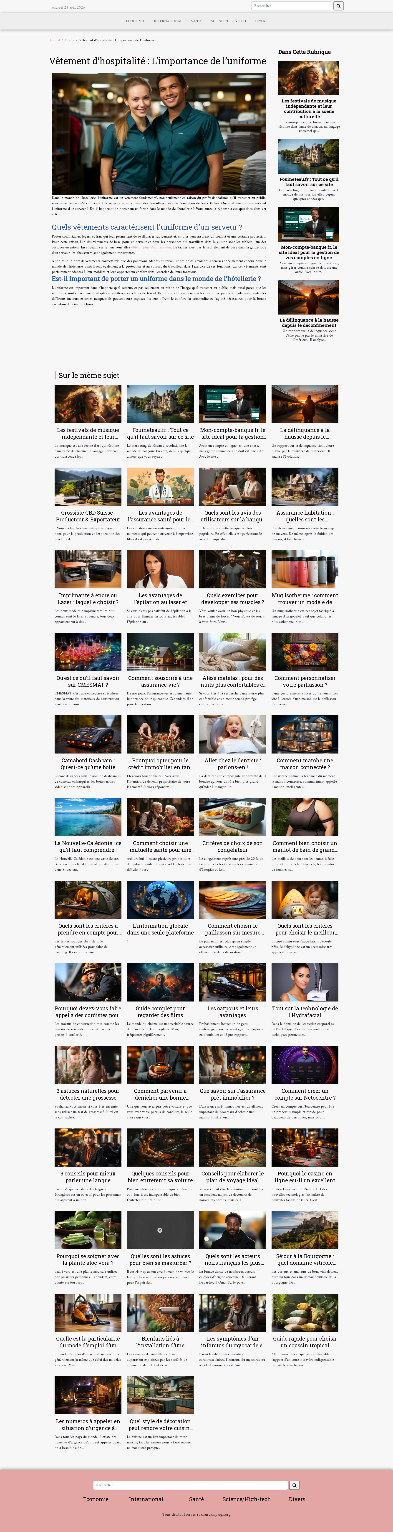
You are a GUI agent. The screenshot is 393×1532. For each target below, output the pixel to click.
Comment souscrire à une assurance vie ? (160, 681)
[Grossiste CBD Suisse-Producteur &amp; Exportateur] (88, 486)
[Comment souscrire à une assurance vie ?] (160, 652)
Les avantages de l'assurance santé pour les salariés (160, 519)
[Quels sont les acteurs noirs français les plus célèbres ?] (232, 1230)
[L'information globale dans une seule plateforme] (160, 899)
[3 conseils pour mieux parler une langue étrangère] (88, 1147)
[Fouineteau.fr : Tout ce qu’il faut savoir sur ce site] (308, 156)
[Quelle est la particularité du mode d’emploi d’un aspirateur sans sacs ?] (88, 1312)
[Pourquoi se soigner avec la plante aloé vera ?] (88, 1230)
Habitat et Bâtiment (196, 1520)
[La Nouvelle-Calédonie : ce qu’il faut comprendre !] (88, 817)
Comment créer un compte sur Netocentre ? (305, 1094)
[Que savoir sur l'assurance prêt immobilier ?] (232, 1065)
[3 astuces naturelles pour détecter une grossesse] (88, 1065)
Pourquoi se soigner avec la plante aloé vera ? (88, 1259)
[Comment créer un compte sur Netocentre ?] (305, 1065)
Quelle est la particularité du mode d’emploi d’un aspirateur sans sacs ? (88, 1345)
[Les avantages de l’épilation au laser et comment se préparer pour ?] (160, 569)
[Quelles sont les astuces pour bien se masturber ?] (160, 1230)
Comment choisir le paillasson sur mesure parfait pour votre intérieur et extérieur (232, 935)
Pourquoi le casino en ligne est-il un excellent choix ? (305, 1180)
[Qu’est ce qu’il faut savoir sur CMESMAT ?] (88, 652)
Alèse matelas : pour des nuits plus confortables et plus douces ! (233, 684)
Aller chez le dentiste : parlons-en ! (232, 764)
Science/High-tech (228, 21)
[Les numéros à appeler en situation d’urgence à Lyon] (88, 1395)
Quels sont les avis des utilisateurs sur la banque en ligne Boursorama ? (233, 519)
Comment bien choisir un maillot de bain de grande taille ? (305, 850)
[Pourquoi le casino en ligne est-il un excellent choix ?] (305, 1147)
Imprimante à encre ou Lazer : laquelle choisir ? (88, 598)
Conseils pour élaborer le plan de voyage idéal (233, 1177)
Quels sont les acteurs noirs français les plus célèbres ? (233, 1263)
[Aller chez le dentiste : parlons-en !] (232, 734)
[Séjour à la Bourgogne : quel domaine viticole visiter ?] (305, 1230)
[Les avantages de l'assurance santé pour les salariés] (160, 486)
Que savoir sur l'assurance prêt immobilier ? (233, 1094)
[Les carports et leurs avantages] (232, 982)
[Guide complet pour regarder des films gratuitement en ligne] (160, 982)
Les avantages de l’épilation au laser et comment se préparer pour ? (160, 605)
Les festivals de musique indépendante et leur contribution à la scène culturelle (309, 108)
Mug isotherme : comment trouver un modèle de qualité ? (305, 602)
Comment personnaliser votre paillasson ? (305, 681)
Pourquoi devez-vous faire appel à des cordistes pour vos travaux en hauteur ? (88, 1015)
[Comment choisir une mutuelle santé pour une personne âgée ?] (160, 817)
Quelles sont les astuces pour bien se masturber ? (160, 1259)
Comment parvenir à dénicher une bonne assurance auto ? (160, 1097)
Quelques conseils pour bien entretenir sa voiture (160, 1177)
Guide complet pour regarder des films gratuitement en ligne (160, 1015)
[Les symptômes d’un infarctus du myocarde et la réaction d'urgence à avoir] (232, 1312)
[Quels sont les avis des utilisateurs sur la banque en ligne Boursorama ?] (232, 486)
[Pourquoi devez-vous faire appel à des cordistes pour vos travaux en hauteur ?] (88, 982)
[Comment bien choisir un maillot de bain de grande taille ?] (305, 817)
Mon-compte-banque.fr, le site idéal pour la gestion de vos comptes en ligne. (309, 252)
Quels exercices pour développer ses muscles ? (232, 598)
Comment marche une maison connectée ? (305, 764)
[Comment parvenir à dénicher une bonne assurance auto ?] (160, 1065)
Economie (135, 21)
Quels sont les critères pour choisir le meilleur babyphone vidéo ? (305, 932)
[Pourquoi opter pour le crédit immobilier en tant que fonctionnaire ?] (160, 734)
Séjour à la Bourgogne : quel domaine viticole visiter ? (305, 1263)
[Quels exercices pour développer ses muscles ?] (232, 569)
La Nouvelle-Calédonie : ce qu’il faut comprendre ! (88, 846)
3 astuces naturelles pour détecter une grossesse (88, 1094)
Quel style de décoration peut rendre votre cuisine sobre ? (160, 1428)
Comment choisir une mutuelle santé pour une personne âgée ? (160, 850)
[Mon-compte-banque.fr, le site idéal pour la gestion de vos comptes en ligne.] (308, 224)
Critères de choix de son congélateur (232, 846)
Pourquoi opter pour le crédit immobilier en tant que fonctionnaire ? (160, 767)
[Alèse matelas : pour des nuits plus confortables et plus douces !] (232, 652)
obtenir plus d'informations (151, 247)
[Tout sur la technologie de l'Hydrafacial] (305, 982)
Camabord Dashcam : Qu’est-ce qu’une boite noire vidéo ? (88, 767)
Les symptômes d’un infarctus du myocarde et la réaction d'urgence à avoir (233, 1348)
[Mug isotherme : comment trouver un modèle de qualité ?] (305, 569)
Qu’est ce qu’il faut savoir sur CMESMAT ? (88, 681)
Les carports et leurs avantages (232, 1012)
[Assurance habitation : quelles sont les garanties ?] (305, 486)
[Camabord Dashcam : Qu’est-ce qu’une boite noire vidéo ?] (88, 734)
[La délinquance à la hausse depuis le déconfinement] (308, 297)
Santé (196, 21)
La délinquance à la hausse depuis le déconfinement (309, 322)
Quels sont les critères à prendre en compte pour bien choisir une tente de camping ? (88, 935)
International (168, 21)
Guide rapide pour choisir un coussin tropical (305, 1342)
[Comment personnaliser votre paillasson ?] (305, 652)
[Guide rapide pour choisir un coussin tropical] (305, 1312)
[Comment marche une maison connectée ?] (305, 734)
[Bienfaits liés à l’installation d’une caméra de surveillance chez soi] (160, 1312)
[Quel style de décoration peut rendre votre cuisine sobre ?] (160, 1395)
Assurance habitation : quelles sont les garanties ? (305, 519)
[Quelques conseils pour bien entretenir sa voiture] (160, 1147)
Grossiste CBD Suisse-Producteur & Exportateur (88, 516)
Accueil (54, 40)
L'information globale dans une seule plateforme (160, 929)
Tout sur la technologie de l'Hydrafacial (305, 1012)
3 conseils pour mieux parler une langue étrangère (88, 1180)
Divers (261, 21)
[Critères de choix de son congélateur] (232, 817)
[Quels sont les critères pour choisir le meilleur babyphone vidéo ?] (305, 899)
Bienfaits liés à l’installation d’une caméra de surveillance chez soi (160, 1348)
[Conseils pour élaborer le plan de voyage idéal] (232, 1147)
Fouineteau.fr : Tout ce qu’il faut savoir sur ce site (309, 181)
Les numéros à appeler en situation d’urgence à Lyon (88, 1428)
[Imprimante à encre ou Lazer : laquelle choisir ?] (88, 569)
